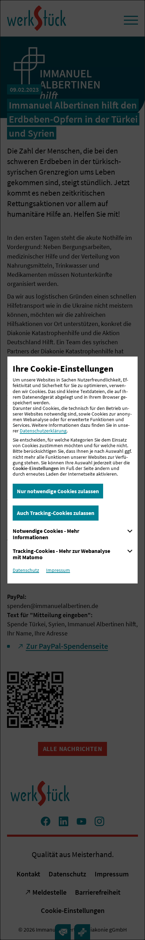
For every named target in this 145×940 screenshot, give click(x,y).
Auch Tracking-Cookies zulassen (55, 512)
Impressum (58, 570)
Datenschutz (26, 570)
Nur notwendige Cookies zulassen (58, 491)
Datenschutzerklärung (43, 430)
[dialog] (72, 470)
